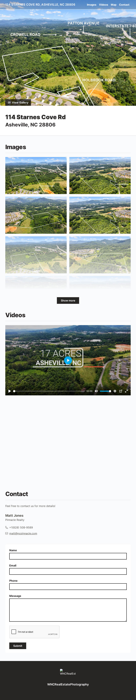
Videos (103, 4)
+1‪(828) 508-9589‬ (21, 527)
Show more (68, 300)
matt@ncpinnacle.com (23, 533)
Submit (17, 645)
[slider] (49, 391)
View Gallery (20, 102)
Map (113, 4)
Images (91, 4)
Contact (124, 4)
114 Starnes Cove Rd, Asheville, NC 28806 (40, 4)
